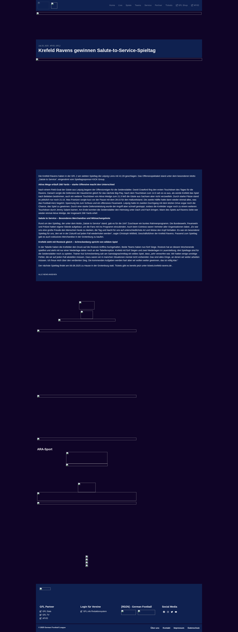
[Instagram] (168, 612)
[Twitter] (172, 612)
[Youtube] (176, 612)
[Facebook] (164, 612)
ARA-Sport (44, 449)
